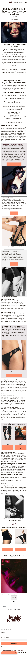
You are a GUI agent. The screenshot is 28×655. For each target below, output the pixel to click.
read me (13, 599)
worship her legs (7, 449)
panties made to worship (13, 378)
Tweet (10, 611)
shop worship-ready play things (13, 170)
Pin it (18, 611)
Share (14, 611)
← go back (3, 608)
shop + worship (7, 551)
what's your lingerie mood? (9, 653)
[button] (2, 2)
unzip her (13, 269)
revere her (13, 219)
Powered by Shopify (20, 652)
